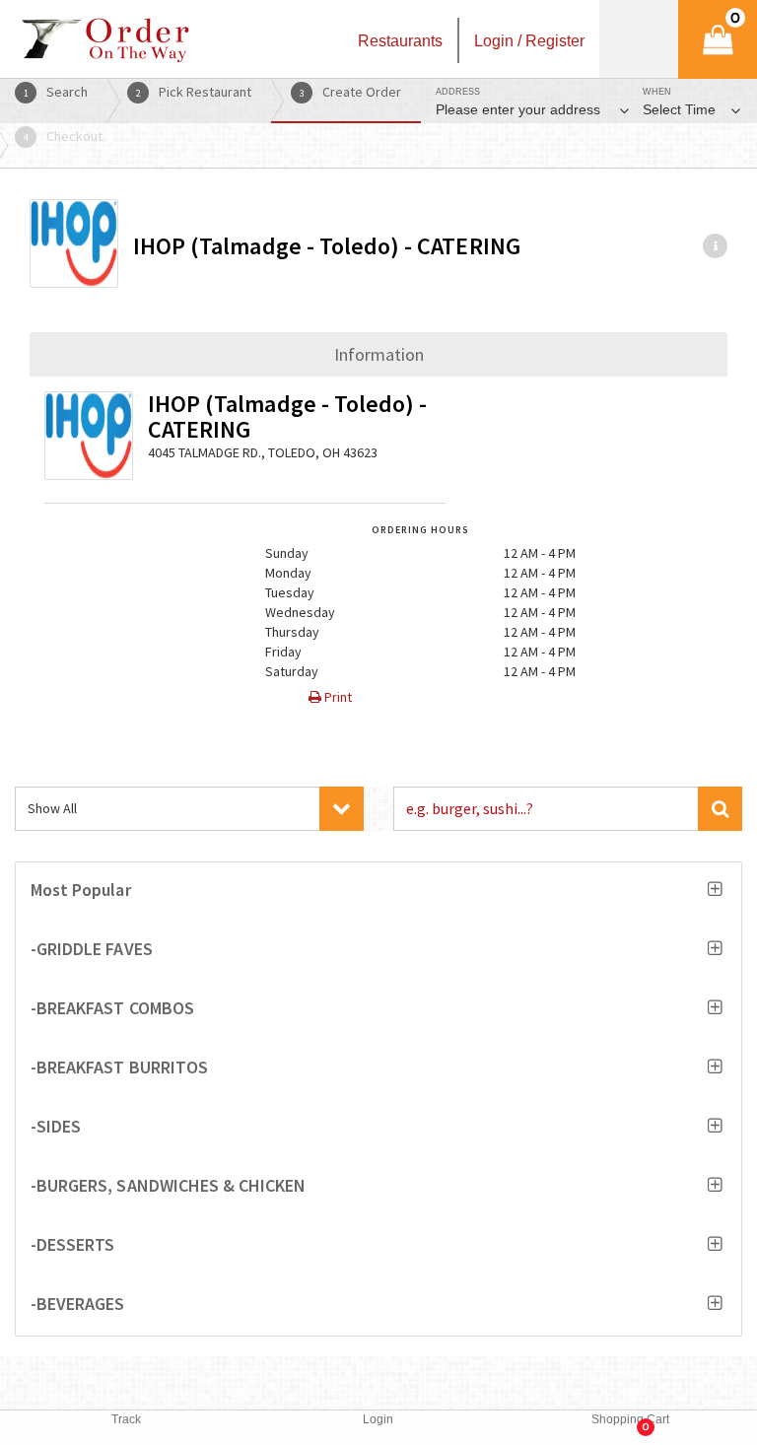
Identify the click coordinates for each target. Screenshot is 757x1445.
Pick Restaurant (194, 92)
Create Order (351, 92)
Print (336, 697)
